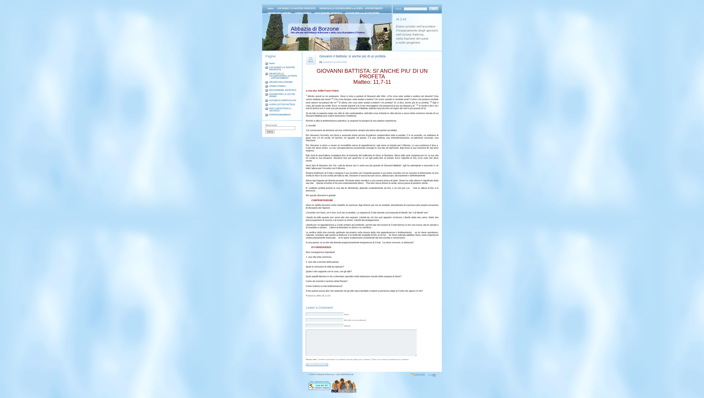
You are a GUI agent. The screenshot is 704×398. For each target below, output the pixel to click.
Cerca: (399, 9)
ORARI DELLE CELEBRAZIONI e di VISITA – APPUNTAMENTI (351, 8)
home (271, 8)
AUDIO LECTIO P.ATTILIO (282, 104)
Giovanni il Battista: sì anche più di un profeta (352, 56)
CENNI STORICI (303, 13)
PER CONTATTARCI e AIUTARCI (280, 109)
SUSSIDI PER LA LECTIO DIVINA (363, 13)
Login (433, 374)
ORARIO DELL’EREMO (279, 13)
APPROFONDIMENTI (280, 114)
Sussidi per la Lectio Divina (335, 62)
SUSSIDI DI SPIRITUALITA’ (282, 100)
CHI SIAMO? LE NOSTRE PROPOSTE (296, 8)
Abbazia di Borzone (315, 29)
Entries (419, 374)
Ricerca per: (271, 125)
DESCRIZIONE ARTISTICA (328, 13)
